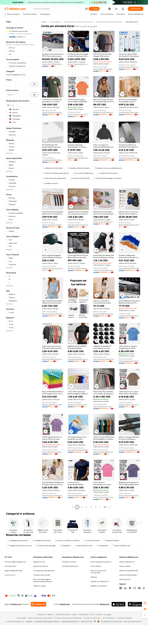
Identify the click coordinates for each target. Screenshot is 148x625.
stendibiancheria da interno (19, 540)
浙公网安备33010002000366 (112, 621)
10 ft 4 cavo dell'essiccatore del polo (57, 173)
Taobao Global (84, 614)
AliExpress (41, 614)
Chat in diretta (96, 566)
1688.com (50, 614)
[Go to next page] (110, 507)
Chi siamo (8, 557)
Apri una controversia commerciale (98, 572)
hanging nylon (103, 545)
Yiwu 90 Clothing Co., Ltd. (102, 406)
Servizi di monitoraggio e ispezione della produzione (42, 580)
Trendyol (99, 614)
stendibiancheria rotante (43, 540)
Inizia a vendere (124, 566)
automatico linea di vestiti (80, 178)
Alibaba (43, 22)
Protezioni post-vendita (41, 575)
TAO (92, 614)
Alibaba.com (104, 604)
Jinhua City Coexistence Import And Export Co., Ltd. (104, 270)
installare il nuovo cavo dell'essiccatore (109, 168)
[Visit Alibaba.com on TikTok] (143, 588)
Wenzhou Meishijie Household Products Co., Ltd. (52, 404)
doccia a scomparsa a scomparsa (69, 540)
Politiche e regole (39, 586)
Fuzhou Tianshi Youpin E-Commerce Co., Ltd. (78, 114)
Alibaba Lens (16, 604)
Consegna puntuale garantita (43, 571)
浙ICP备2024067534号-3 (133, 621)
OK (34, 84)
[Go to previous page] (73, 507)
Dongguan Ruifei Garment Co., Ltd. (78, 359)
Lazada (74, 614)
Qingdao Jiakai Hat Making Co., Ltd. (78, 158)
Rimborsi (94, 577)
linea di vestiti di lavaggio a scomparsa (108, 178)
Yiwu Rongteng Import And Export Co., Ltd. (129, 112)
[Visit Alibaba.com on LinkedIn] (125, 588)
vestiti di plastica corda (84, 545)
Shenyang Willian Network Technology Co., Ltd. (52, 359)
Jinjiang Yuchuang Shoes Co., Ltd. (104, 222)
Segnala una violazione (99, 586)
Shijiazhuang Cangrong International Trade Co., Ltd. (52, 268)
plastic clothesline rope (122, 545)
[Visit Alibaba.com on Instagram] (134, 588)
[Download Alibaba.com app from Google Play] (135, 604)
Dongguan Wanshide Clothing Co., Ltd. (104, 314)
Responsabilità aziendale (13, 571)
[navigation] (22, 264)
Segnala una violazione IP (100, 581)
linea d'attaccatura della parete (55, 178)
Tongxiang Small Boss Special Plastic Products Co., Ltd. (52, 160)
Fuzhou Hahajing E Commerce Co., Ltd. (129, 361)
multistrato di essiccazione (109, 173)
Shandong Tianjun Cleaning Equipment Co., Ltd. (78, 268)
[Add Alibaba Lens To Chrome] (38, 604)
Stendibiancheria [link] (132, 22)
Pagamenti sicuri (39, 562)
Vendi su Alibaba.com (127, 562)
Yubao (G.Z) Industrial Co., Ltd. (103, 158)
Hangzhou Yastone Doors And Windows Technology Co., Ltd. (129, 315)
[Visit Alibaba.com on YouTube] (139, 588)
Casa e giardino (55, 22)
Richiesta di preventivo (70, 566)
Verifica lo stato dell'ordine (128, 571)
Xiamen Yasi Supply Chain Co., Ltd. (52, 225)
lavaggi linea (66, 545)
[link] (145, 603)
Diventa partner (125, 579)
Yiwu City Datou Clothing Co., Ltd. (104, 359)
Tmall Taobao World (63, 614)
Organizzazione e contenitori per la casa (78, 22)
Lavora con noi (10, 575)
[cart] (116, 9)
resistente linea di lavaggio (47, 545)
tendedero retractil (51, 183)
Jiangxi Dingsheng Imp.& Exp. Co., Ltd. (52, 112)
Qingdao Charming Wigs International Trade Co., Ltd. (104, 112)
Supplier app (65, 604)
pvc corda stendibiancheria (84, 173)
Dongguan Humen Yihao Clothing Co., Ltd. (52, 314)
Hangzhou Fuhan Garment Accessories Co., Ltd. (129, 158)
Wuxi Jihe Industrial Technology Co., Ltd (78, 225)
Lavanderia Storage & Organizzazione (109, 22)
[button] (86, 8)
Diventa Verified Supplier (128, 575)
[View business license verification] (95, 621)
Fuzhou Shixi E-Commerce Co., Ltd (104, 69)
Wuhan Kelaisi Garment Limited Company (129, 225)
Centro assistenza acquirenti (101, 562)
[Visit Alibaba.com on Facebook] (120, 588)
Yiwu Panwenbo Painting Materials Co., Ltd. (129, 268)
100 (105, 507)
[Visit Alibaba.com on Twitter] (130, 588)
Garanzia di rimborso (40, 566)
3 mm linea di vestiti (92, 540)
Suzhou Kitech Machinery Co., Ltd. (52, 64)
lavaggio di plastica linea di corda (20, 545)
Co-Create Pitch (10, 566)
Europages (107, 614)
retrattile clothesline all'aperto (80, 168)
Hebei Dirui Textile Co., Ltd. (77, 404)
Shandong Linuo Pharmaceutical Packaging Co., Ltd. (129, 67)
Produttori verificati (69, 562)
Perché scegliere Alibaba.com (15, 562)
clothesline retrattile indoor (54, 168)
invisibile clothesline (112, 540)
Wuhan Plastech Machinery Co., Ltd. (78, 64)
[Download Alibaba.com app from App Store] (118, 604)
